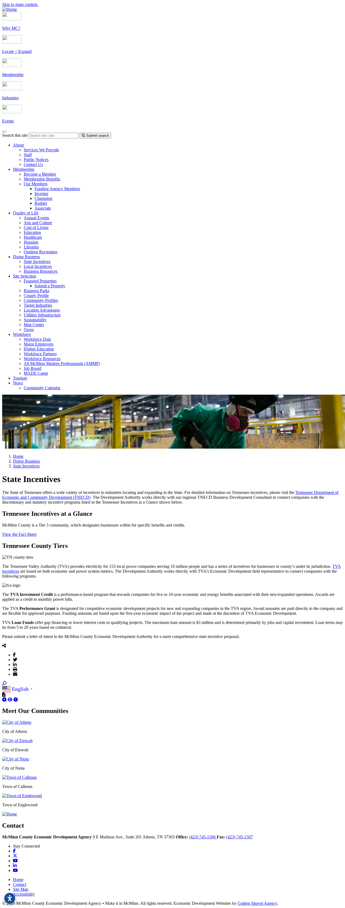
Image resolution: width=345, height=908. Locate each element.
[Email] (15, 674)
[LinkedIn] (15, 664)
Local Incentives (38, 266)
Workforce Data (37, 339)
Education (32, 232)
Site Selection (24, 276)
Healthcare (33, 237)
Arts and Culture (38, 222)
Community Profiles (41, 300)
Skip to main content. (20, 4)
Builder (40, 203)
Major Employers (38, 344)
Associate (42, 208)
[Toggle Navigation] (4, 131)
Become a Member (40, 174)
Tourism (20, 378)
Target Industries (38, 305)
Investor (41, 193)
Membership (23, 169)
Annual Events (36, 218)
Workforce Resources (42, 358)
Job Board (32, 368)
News (18, 383)
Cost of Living (36, 227)
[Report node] (3, 694)
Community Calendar (42, 387)
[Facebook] (14, 655)
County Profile (36, 295)
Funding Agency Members (57, 188)
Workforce (22, 334)
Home (18, 879)
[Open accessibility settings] (9, 898)
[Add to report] (5, 699)
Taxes (29, 329)
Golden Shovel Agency (257, 903)
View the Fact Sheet (19, 534)
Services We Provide (41, 150)
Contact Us (33, 164)
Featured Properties (40, 281)
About (18, 145)
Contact (19, 884)
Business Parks (36, 290)
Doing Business (26, 256)
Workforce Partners (40, 353)
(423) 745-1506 (203, 837)
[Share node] (4, 645)
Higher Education (39, 349)
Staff (28, 154)
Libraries (31, 247)
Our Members (35, 184)
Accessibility (24, 894)
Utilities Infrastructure (42, 315)
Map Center (34, 324)
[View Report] (10, 699)
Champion (43, 198)
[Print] (15, 669)
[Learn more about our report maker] (15, 699)
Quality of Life (25, 213)
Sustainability (35, 320)
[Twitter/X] (15, 659)
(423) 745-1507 (239, 837)
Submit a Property (49, 286)
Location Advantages (42, 310)
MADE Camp (36, 373)
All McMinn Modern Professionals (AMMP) (62, 363)
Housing (31, 242)
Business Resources (40, 271)
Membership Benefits (42, 179)
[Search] (4, 683)
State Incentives (37, 261)
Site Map (20, 889)
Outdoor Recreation (40, 252)
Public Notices (36, 159)
